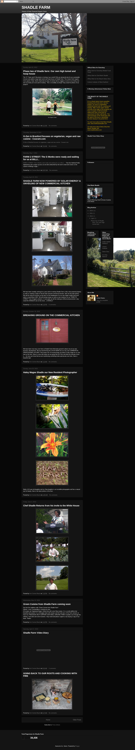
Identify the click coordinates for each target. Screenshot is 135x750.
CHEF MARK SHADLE (106, 242)
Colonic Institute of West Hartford (97, 82)
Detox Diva (105, 251)
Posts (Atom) (56, 725)
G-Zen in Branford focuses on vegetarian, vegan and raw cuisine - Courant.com (45, 142)
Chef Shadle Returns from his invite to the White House (51, 505)
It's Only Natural (104, 255)
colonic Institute (104, 247)
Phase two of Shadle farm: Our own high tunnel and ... (97, 222)
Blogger (77, 746)
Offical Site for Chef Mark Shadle (97, 75)
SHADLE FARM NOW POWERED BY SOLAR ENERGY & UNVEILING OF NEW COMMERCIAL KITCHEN (52, 182)
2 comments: (53, 668)
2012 (91, 216)
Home (48, 720)
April (92, 218)
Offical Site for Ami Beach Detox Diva (98, 79)
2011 (91, 213)
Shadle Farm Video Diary (36, 633)
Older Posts (77, 720)
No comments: (53, 125)
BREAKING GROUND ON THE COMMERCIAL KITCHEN (51, 315)
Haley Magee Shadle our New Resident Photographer (50, 372)
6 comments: (53, 304)
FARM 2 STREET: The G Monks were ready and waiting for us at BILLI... (44, 163)
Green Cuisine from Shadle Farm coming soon (47, 604)
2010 (91, 210)
